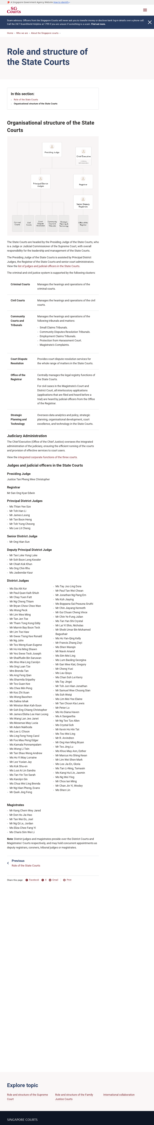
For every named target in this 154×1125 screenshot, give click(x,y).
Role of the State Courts (26, 99)
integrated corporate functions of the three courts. (48, 457)
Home (10, 33)
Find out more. (98, 24)
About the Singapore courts (45, 33)
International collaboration (119, 1094)
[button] (61, 2)
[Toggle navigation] (145, 10)
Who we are (22, 33)
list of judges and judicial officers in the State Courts (48, 266)
